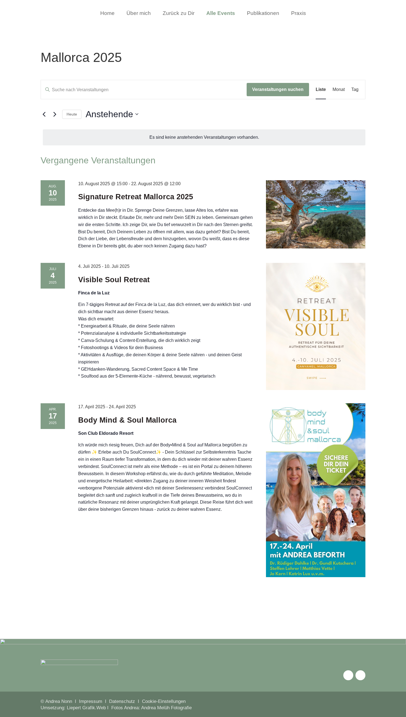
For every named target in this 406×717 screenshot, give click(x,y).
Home (107, 13)
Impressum (90, 701)
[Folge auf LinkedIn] (360, 675)
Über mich (138, 13)
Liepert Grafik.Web (86, 707)
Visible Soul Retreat (114, 280)
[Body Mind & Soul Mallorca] (315, 490)
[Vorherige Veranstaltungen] (44, 114)
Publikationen (263, 13)
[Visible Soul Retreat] (315, 326)
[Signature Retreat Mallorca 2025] (315, 214)
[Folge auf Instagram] (348, 675)
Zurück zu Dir (178, 13)
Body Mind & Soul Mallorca (127, 420)
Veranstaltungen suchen (278, 89)
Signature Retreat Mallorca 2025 (135, 197)
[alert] (204, 137)
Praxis (298, 13)
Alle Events (220, 13)
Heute (72, 114)
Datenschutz (122, 701)
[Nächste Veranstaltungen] (54, 114)
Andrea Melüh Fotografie (166, 707)
